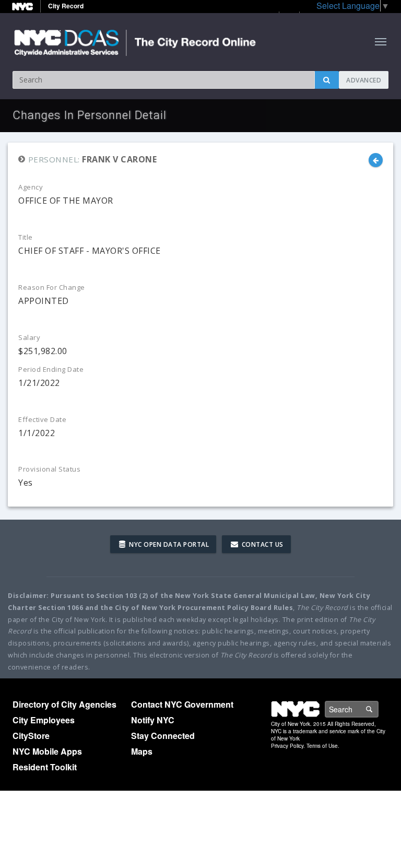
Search (378, 709)
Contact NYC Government (182, 704)
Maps (141, 751)
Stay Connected (163, 736)
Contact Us (262, 544)
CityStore (31, 736)
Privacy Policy (287, 745)
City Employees (44, 720)
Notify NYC (152, 720)
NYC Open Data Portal (168, 544)
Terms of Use (322, 745)
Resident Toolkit (45, 767)
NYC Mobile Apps (47, 751)
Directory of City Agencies (64, 704)
